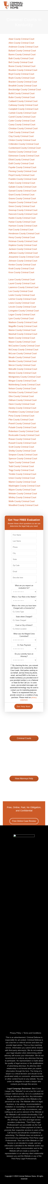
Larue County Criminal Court (22, 279)
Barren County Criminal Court (22, 54)
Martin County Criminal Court (22, 338)
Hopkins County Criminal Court (23, 245)
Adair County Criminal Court (21, 39)
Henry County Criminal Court (22, 237)
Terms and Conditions (32, 1033)
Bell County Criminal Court (21, 62)
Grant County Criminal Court (21, 195)
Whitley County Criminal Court (22, 497)
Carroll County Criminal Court (22, 117)
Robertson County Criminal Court (24, 431)
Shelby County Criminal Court (22, 451)
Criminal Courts (24, 738)
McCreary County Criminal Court (23, 349)
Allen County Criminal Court (21, 43)
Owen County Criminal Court (22, 404)
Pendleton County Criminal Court (24, 412)
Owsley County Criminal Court (22, 408)
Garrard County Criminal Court (22, 191)
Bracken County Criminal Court (23, 82)
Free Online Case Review (24, 745)
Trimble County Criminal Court (22, 474)
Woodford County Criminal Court (23, 505)
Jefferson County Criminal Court (23, 253)
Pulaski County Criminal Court (22, 427)
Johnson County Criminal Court (23, 261)
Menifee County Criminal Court (23, 361)
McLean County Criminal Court (23, 353)
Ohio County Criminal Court (21, 396)
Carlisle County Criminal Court (22, 113)
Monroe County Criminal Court (22, 373)
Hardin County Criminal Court (22, 218)
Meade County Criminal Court (22, 357)
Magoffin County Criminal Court (23, 326)
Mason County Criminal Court (22, 342)
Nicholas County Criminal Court (23, 392)
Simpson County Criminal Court (23, 455)
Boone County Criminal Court (22, 66)
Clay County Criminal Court (21, 136)
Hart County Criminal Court (21, 230)
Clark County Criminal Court (21, 132)
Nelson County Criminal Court (22, 388)
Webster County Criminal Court (23, 493)
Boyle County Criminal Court (22, 78)
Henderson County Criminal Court (24, 233)
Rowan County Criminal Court (22, 439)
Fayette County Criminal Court (22, 167)
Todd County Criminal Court (21, 466)
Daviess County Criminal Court (23, 152)
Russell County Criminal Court (22, 443)
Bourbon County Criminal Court (23, 70)
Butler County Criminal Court (22, 97)
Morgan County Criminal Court (22, 381)
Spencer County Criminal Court (23, 458)
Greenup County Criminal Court (23, 210)
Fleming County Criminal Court (23, 171)
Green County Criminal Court (22, 206)
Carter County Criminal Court (22, 121)
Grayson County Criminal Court (23, 202)
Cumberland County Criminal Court (25, 148)
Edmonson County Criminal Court (24, 156)
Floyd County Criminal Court (21, 175)
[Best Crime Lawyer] (24, 5)
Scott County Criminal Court (21, 447)
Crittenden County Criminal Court (24, 144)
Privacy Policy (15, 1033)
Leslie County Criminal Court (22, 295)
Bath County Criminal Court (21, 58)
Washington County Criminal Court (24, 486)
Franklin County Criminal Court (23, 179)
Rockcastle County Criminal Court (24, 435)
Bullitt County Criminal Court (21, 93)
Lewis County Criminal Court (22, 303)
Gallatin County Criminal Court (22, 187)
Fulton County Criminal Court (22, 183)
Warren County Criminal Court (22, 482)
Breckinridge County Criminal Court (25, 89)
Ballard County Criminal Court (22, 51)
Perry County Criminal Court (21, 416)
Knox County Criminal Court (21, 272)
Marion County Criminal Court (22, 330)
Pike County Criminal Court (21, 420)
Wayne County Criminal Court (22, 490)
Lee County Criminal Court (21, 291)
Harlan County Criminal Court (22, 222)
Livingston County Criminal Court (24, 311)
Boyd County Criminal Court (21, 74)
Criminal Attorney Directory (24, 786)
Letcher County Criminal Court (22, 299)
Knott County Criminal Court (21, 268)
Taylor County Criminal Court (22, 462)
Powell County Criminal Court (22, 423)
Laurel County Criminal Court (22, 283)
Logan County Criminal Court (22, 314)
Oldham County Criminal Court (22, 400)
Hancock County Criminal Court (23, 214)
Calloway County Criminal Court (23, 105)
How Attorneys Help (24, 778)
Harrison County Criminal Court (23, 226)
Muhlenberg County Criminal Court (24, 385)
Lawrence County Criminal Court (23, 287)
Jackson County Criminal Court (23, 249)
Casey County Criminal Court (22, 124)
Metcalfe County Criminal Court (23, 369)
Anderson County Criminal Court (23, 47)
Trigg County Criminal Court (21, 470)
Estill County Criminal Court (21, 163)
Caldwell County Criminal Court (23, 101)
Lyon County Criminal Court (21, 318)
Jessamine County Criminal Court (24, 257)
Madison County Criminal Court (23, 322)
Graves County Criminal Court (22, 198)
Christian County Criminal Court (23, 128)
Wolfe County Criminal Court (22, 501)
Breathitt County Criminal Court (23, 86)
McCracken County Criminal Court (24, 346)
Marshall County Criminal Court (23, 334)
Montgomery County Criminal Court (25, 377)
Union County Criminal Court (22, 478)
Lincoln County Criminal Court (22, 307)
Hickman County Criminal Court (23, 241)
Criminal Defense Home (27, 1176)
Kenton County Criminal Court (22, 265)
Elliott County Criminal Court (21, 159)
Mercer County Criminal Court (22, 365)
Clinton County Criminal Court (22, 140)
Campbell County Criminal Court (23, 109)
